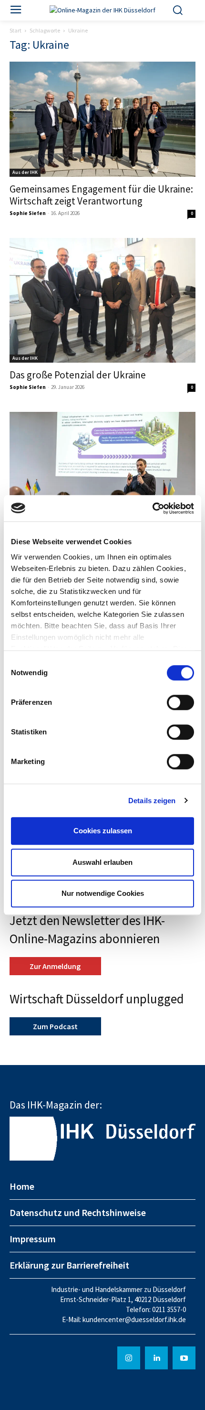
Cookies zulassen (102, 831)
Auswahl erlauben (102, 862)
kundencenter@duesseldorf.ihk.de (134, 1319)
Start (15, 30)
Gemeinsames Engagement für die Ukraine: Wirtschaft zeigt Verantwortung (101, 195)
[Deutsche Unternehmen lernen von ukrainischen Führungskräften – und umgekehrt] (102, 474)
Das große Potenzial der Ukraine (78, 374)
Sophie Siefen (28, 213)
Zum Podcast (55, 1026)
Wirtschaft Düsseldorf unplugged (97, 998)
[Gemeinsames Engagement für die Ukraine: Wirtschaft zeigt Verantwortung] (102, 119)
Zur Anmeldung (55, 966)
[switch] (180, 702)
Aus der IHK (25, 172)
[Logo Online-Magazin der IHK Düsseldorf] (103, 10)
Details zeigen (151, 800)
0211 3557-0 (169, 1309)
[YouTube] (184, 1357)
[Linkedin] (156, 1357)
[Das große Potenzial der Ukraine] (102, 300)
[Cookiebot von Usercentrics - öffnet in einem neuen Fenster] (152, 508)
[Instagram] (128, 1357)
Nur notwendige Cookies (103, 893)
